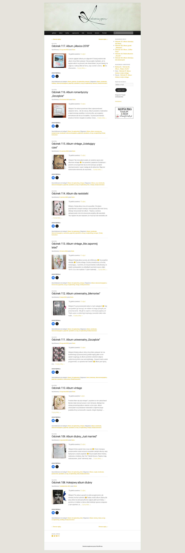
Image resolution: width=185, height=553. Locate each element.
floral (88, 377)
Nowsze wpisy (103, 39)
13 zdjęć (82, 155)
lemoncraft (55, 285)
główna (54, 33)
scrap (82, 83)
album (61, 33)
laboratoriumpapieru (62, 83)
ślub (83, 33)
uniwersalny (66, 379)
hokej (99, 518)
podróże (74, 81)
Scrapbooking (80, 81)
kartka (67, 33)
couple (95, 472)
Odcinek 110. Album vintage (67, 388)
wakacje (87, 81)
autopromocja (55, 133)
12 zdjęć (82, 255)
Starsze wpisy (56, 39)
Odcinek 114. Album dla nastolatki (70, 193)
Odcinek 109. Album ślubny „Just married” (74, 436)
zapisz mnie (121, 90)
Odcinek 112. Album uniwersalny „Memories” (76, 293)
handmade (104, 81)
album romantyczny (96, 131)
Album (69, 81)
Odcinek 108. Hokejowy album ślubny (72, 482)
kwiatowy (92, 377)
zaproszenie (75, 33)
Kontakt (104, 33)
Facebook (118, 101)
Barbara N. (118, 67)
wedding (62, 520)
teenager (95, 233)
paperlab (71, 83)
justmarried (55, 473)
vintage (82, 183)
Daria (73, 49)
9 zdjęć (82, 396)
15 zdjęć (82, 104)
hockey (96, 518)
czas (96, 183)
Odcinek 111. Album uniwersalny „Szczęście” (76, 339)
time (88, 185)
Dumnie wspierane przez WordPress (93, 546)
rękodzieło (77, 83)
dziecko (97, 33)
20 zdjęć (82, 444)
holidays (54, 83)
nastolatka (66, 233)
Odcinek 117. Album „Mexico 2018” (70, 46)
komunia (89, 33)
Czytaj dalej (82, 68)
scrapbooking (88, 83)
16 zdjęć (82, 54)
